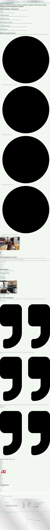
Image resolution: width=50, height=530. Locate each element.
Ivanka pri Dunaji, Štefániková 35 (40, 502)
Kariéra (36, 1)
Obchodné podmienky (29, 519)
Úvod (18, 1)
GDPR (1, 495)
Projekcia (29, 502)
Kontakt (39, 1)
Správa (1, 491)
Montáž (29, 504)
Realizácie (32, 1)
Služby (28, 1)
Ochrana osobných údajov (37, 520)
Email (1, 488)
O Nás (20, 1)
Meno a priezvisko (2, 486)
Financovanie (29, 503)
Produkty (23, 1)
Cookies (43, 514)
